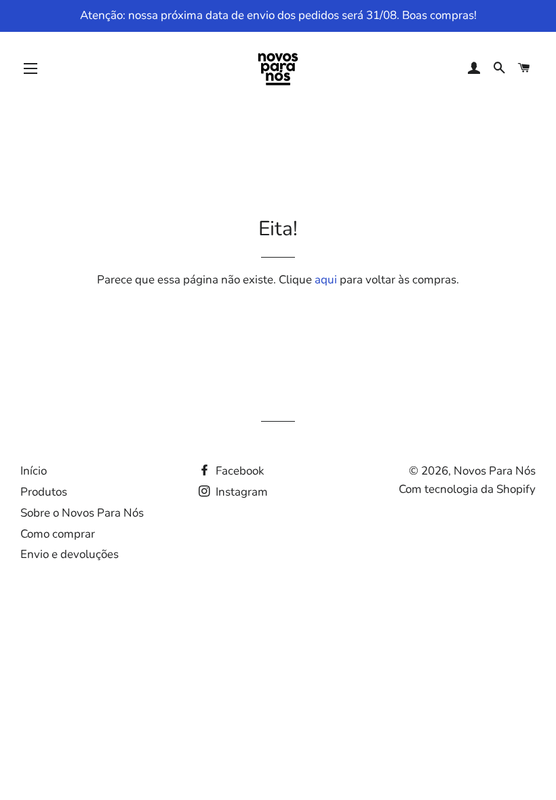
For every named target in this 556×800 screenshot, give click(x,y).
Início (33, 471)
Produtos (43, 492)
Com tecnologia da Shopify (467, 489)
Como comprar (57, 534)
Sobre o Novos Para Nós (82, 513)
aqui (326, 279)
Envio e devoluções (69, 554)
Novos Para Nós (495, 471)
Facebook (238, 471)
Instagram (240, 492)
